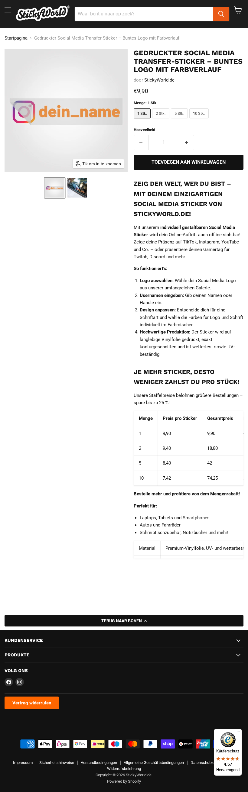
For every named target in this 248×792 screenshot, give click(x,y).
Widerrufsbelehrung (124, 768)
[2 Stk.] (161, 120)
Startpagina (16, 38)
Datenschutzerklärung (209, 762)
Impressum (23, 762)
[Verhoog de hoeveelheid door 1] (186, 142)
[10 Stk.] (199, 120)
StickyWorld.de (159, 80)
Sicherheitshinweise (56, 762)
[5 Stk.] (180, 120)
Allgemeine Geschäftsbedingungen (154, 762)
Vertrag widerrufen (31, 703)
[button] (54, 188)
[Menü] (238, 732)
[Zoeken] (221, 14)
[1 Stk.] (143, 120)
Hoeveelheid (144, 129)
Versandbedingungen (99, 762)
